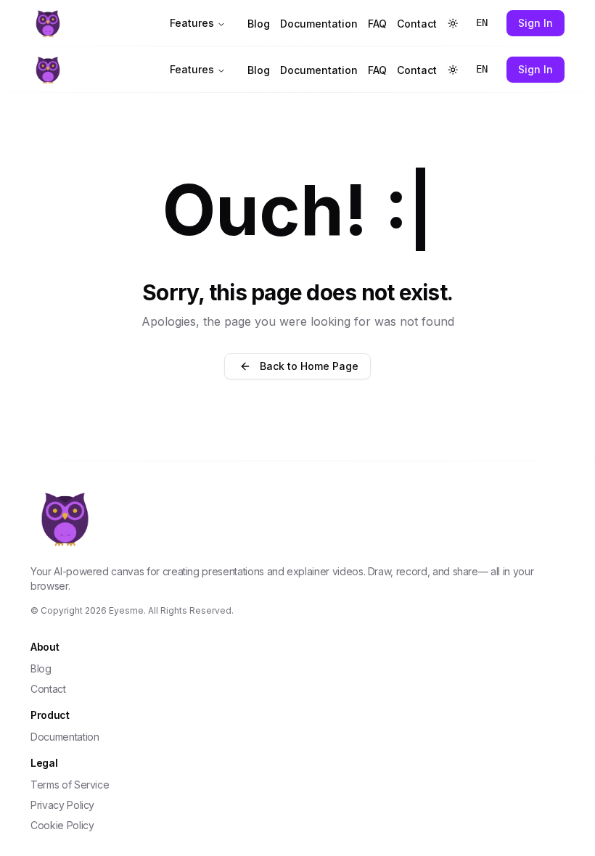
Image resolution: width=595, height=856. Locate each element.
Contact (417, 23)
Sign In (535, 23)
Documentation (319, 23)
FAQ (377, 23)
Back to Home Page (309, 366)
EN (482, 22)
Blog (258, 23)
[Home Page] (119, 23)
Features (192, 23)
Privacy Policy (62, 805)
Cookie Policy (62, 825)
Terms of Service (69, 784)
